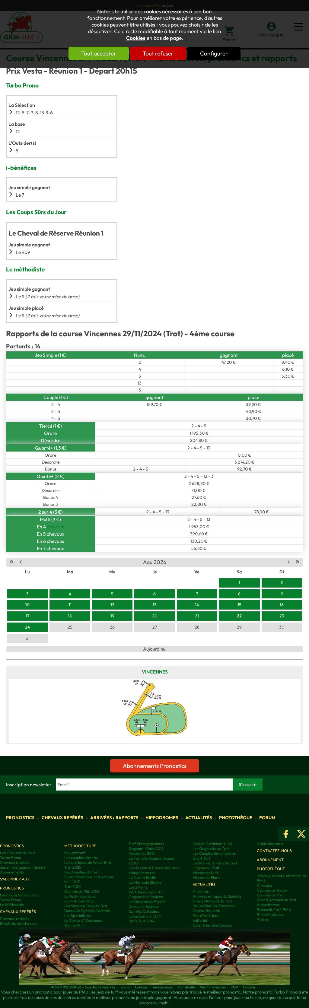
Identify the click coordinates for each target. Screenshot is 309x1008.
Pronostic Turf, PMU (274, 909)
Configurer (214, 53)
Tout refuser (158, 53)
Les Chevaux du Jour (17, 852)
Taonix (125, 987)
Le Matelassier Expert (147, 901)
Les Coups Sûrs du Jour (19, 894)
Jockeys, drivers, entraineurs (281, 875)
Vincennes (155, 672)
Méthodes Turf (80, 845)
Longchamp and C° (145, 916)
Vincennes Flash (206, 877)
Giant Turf (201, 858)
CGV (234, 987)
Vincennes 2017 (142, 853)
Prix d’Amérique (270, 914)
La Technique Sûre (79, 896)
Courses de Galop (272, 890)
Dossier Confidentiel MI (212, 843)
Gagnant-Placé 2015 (146, 848)
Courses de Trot (270, 894)
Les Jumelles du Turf (81, 872)
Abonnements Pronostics (154, 765)
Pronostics (20, 817)
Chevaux (264, 885)
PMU (261, 880)
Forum (267, 817)
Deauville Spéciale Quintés (87, 910)
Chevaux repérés (62, 817)
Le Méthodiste (12, 904)
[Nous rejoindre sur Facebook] (286, 834)
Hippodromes (161, 817)
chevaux (55, 527)
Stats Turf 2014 (141, 920)
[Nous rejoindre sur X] (301, 834)
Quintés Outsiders (144, 911)
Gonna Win (74, 925)
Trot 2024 (72, 886)
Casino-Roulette (206, 910)
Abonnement (270, 859)
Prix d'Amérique (206, 915)
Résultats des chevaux (18, 923)
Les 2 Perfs (138, 887)
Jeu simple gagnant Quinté (23, 867)
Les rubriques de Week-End (87, 862)
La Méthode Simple (145, 882)
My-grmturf (74, 852)
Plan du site (186, 987)
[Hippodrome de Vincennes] (155, 711)
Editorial (200, 920)
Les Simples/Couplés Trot (85, 905)
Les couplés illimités (80, 857)
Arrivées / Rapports (114, 817)
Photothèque (235, 817)
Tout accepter (98, 53)
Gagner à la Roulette (146, 896)
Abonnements (12, 872)
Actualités (198, 817)
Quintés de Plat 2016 (81, 891)
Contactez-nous (274, 850)
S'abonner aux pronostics (15, 883)
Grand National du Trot (212, 901)
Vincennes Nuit (205, 872)
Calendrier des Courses (212, 925)
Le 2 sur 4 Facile (142, 877)
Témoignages (162, 987)
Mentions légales (213, 987)
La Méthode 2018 (79, 901)
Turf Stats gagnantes (146, 843)
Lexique (141, 987)
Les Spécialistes (77, 915)
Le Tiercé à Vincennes (83, 920)
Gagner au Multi (206, 867)
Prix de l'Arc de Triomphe (214, 905)
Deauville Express (143, 906)
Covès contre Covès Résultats (154, 867)
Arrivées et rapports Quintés (217, 896)
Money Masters (142, 872)
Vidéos (262, 919)
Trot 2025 (72, 867)
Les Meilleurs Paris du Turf (215, 863)
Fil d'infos (201, 891)
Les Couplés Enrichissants (214, 853)
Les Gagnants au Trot (211, 848)
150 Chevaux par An (146, 891)
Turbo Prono (10, 857)
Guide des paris (270, 843)
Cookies (135, 38)
